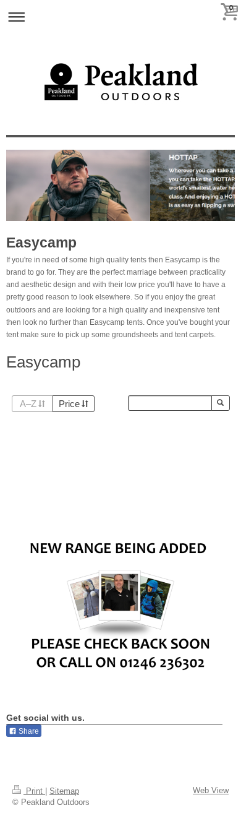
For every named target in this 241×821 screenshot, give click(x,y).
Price (69, 403)
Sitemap (64, 791)
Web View (211, 790)
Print (34, 791)
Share (28, 731)
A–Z (28, 403)
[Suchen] (220, 403)
